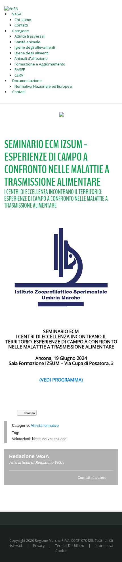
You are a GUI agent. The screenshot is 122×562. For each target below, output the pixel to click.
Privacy (39, 545)
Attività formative (45, 425)
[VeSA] (11, 8)
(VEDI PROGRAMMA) (61, 380)
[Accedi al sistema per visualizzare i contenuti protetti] (61, 114)
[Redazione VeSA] (55, 456)
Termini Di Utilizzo (69, 545)
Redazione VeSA (49, 462)
